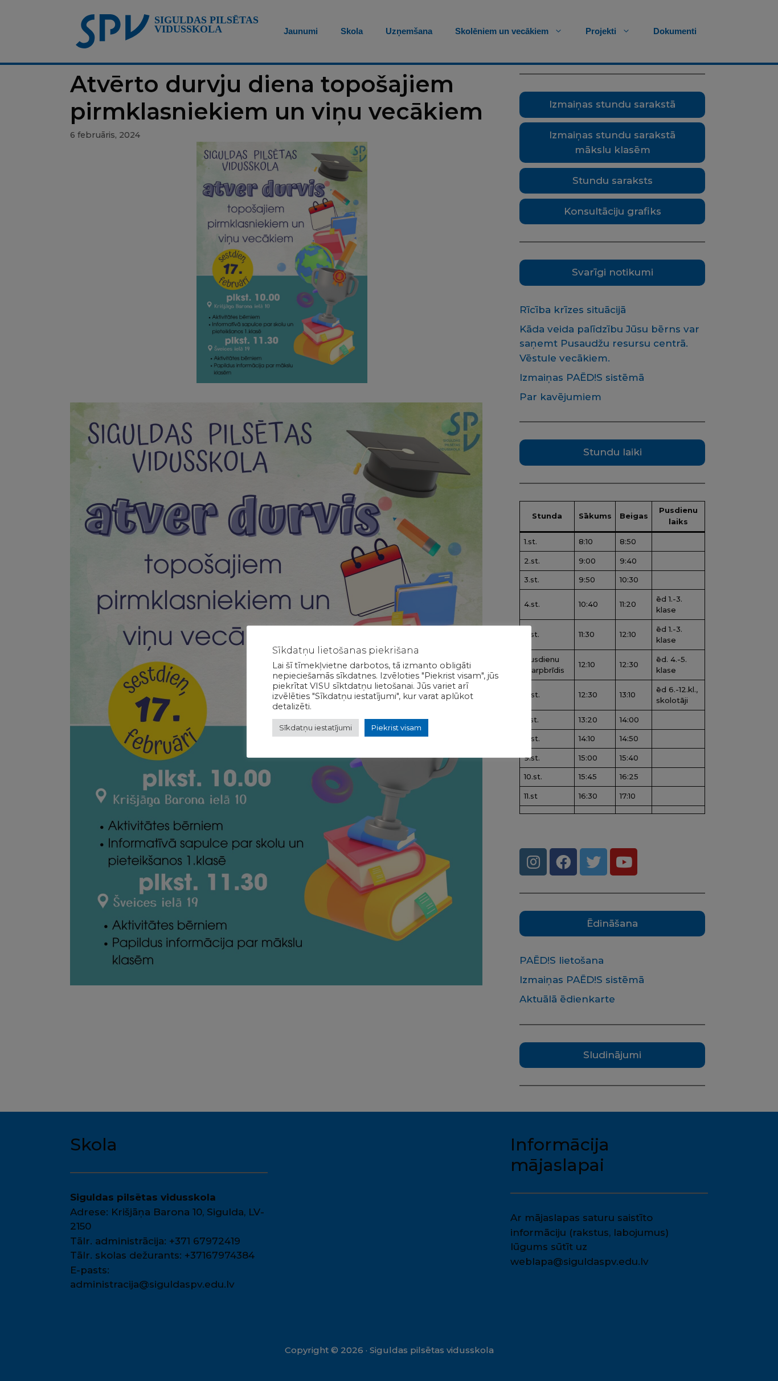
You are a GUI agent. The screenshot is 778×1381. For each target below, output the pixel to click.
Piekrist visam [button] (396, 727)
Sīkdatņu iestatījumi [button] (315, 727)
